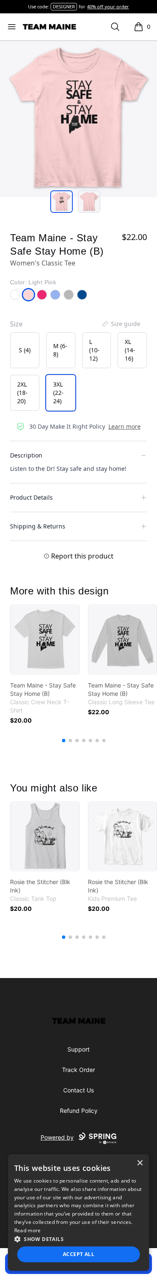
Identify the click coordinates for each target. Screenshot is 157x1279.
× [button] (139, 1163)
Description (26, 455)
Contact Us (78, 1090)
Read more (27, 1230)
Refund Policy (79, 1110)
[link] (44, 639)
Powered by (57, 1137)
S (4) (25, 350)
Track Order (78, 1069)
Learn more (124, 426)
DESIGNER (64, 6)
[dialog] (78, 1212)
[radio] (24, 350)
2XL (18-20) (22, 392)
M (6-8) (60, 350)
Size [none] (16, 324)
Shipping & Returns (37, 526)
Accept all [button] (78, 1254)
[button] (78, 1239)
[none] (120, 324)
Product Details (31, 497)
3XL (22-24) (58, 392)
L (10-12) (94, 350)
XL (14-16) (130, 350)
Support (78, 1049)
